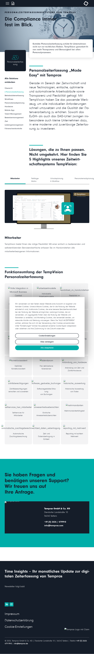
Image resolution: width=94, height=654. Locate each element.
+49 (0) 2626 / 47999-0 (55, 522)
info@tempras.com (53, 526)
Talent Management (13, 114)
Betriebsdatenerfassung (14, 96)
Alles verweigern (47, 342)
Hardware (9, 107)
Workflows (9, 99)
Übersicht (8, 88)
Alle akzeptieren (47, 348)
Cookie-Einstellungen (18, 627)
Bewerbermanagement (14, 118)
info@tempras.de (21, 644)
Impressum (12, 614)
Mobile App (9, 110)
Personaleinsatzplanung (14, 103)
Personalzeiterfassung (15, 92)
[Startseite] (86, 5)
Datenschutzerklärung (19, 620)
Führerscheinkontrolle (13, 129)
